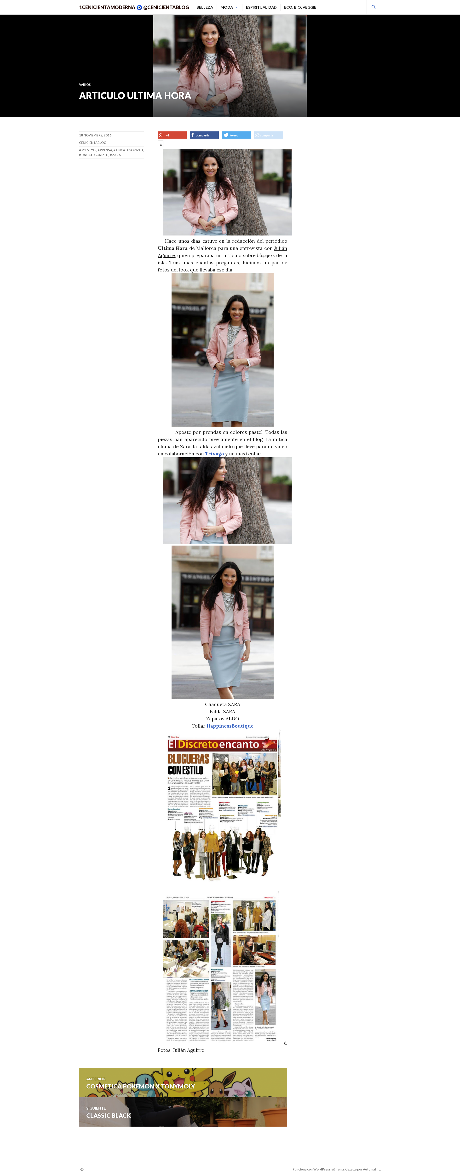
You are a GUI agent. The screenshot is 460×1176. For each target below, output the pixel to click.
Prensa (106, 150)
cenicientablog (92, 143)
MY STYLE (88, 150)
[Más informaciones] (160, 144)
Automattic (371, 1169)
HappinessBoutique (230, 726)
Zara (116, 155)
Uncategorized (129, 150)
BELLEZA (204, 7)
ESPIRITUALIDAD (261, 7)
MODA (226, 7)
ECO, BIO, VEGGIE (300, 7)
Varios (85, 85)
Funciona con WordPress (312, 1169)
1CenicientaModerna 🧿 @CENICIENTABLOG (134, 7)
